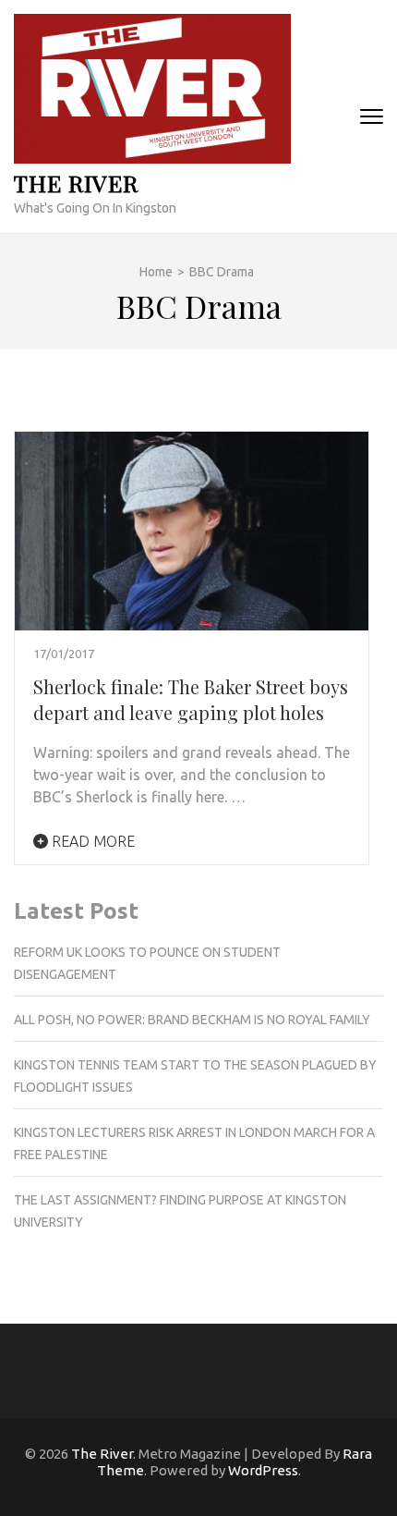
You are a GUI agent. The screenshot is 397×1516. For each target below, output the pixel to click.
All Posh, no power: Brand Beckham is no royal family (192, 1019)
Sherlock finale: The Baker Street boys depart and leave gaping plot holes (190, 699)
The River (76, 182)
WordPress (263, 1470)
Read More (91, 841)
